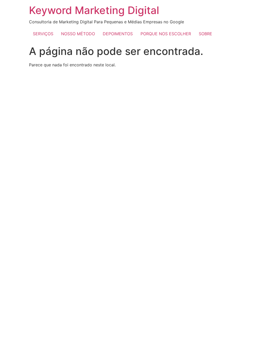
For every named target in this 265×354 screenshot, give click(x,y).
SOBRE (205, 33)
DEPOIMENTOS (118, 33)
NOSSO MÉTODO (78, 33)
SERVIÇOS (43, 33)
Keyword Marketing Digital (94, 10)
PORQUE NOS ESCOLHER (166, 33)
